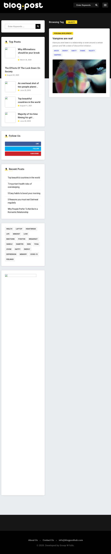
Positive (21, 239)
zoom (8, 249)
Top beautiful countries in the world (24, 177)
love (26, 234)
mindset (16, 234)
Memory (23, 254)
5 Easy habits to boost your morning (24, 193)
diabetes (19, 244)
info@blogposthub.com (71, 540)
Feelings (10, 259)
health (9, 229)
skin (29, 244)
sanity (73, 51)
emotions (10, 239)
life (7, 234)
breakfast (33, 239)
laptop (19, 229)
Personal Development (63, 33)
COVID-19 (33, 254)
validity (92, 51)
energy (65, 51)
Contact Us (48, 540)
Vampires (57, 55)
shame (82, 51)
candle (9, 244)
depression (11, 254)
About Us (33, 540)
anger (56, 51)
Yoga (36, 244)
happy (17, 249)
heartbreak (31, 229)
